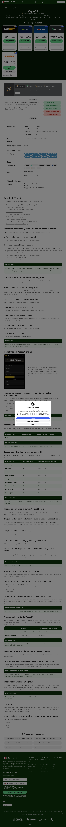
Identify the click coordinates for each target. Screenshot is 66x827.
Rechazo (33, 424)
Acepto (33, 418)
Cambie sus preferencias (33, 421)
